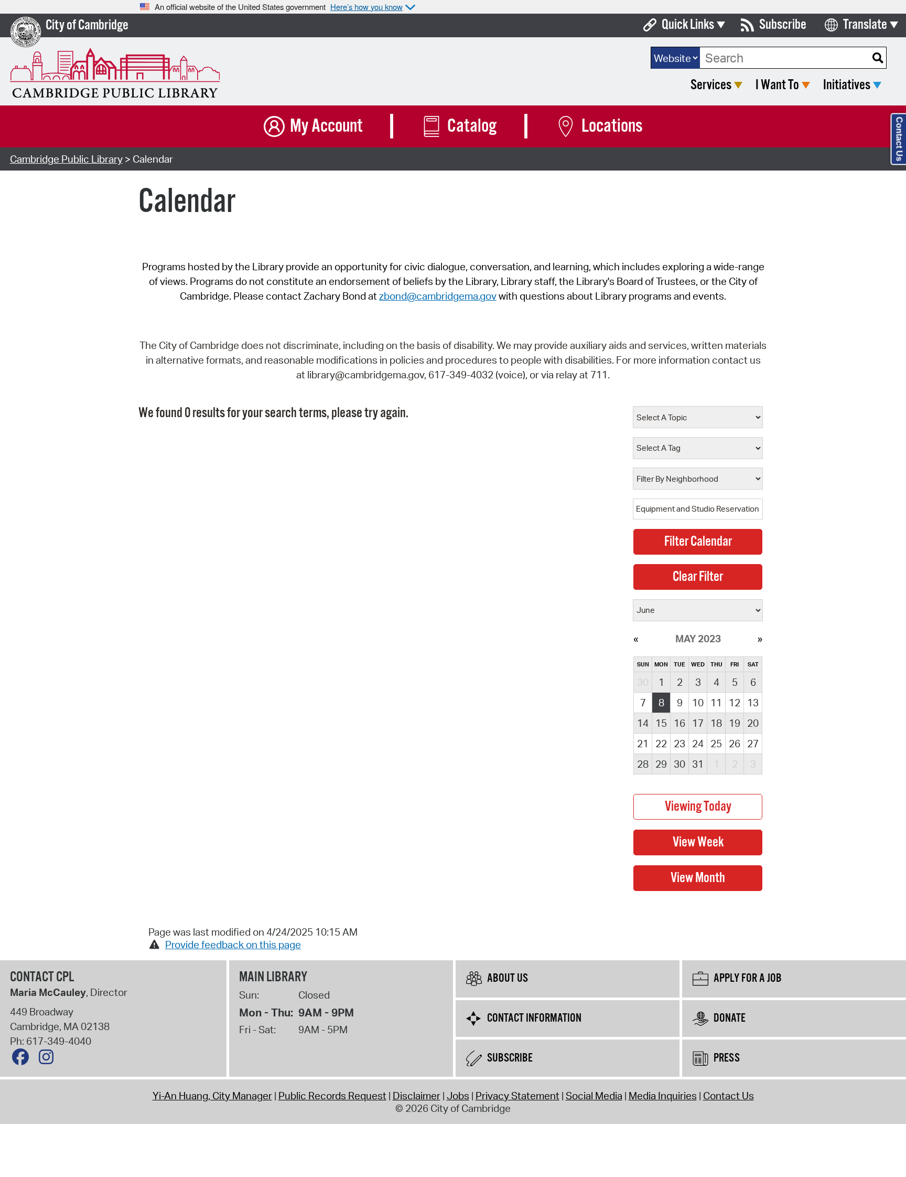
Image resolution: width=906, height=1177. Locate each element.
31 (698, 764)
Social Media (594, 1095)
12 (734, 702)
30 (679, 764)
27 (753, 743)
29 (661, 764)
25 (716, 743)
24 (698, 743)
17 (698, 723)
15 (661, 723)
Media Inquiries (663, 1095)
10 (698, 702)
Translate (865, 25)
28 (643, 764)
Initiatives (846, 85)
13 (753, 702)
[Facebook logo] (23, 1059)
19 (734, 723)
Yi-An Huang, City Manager (212, 1095)
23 (679, 743)
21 (643, 743)
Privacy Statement (517, 1095)
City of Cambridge (87, 25)
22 (661, 743)
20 (753, 723)
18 (716, 723)
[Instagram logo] (49, 1059)
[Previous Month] (635, 638)
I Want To (777, 85)
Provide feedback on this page (233, 944)
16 (679, 723)
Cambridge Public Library (66, 159)
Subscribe (782, 25)
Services (711, 85)
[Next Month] (760, 638)
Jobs (458, 1095)
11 (716, 702)
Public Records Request (332, 1095)
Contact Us (728, 1095)
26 (734, 743)
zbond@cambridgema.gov (438, 296)
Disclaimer (416, 1095)
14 (643, 723)
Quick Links (688, 25)
